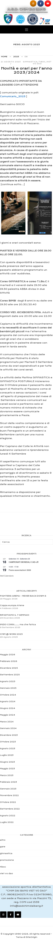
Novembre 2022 (9, 795)
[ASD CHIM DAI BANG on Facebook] (40, 3)
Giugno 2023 (7, 762)
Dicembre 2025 (9, 668)
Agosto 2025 (7, 681)
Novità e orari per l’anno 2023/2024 (26, 70)
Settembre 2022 (10, 809)
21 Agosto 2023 (11, 62)
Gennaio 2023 (8, 789)
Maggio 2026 (7, 654)
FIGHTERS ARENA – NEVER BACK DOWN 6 (23, 596)
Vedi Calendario (7, 575)
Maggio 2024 (7, 715)
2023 (16, 57)
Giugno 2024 (7, 708)
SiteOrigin (31, 937)
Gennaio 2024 (8, 728)
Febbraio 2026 (8, 661)
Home (4, 57)
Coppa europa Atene (12, 605)
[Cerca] (50, 541)
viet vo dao (6, 873)
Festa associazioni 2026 (20, 570)
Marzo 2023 (6, 775)
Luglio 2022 (7, 822)
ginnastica (30, 62)
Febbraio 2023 (8, 782)
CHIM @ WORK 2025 (11, 634)
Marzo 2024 (7, 722)
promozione (7, 860)
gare (2, 847)
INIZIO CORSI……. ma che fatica (18, 624)
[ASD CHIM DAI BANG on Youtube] (48, 3)
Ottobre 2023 (8, 742)
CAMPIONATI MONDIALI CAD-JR (23, 562)
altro (2, 840)
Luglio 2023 (6, 755)
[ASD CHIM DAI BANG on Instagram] (33, 3)
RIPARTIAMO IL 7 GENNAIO (14, 615)
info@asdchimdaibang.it (26, 906)
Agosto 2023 (7, 748)
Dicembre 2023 (9, 735)
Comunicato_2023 (12, 96)
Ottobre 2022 (8, 802)
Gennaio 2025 (8, 688)
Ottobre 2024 (8, 695)
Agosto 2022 (7, 815)
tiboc (42, 62)
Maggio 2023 (7, 768)
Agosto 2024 (7, 701)
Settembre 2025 (10, 675)
